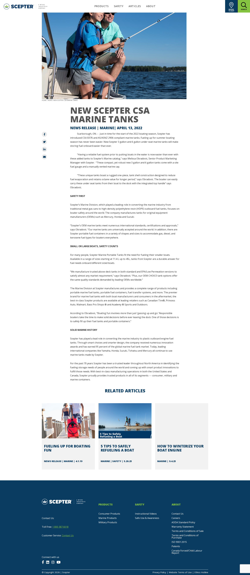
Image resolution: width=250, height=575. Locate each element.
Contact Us (68, 535)
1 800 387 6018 (60, 526)
